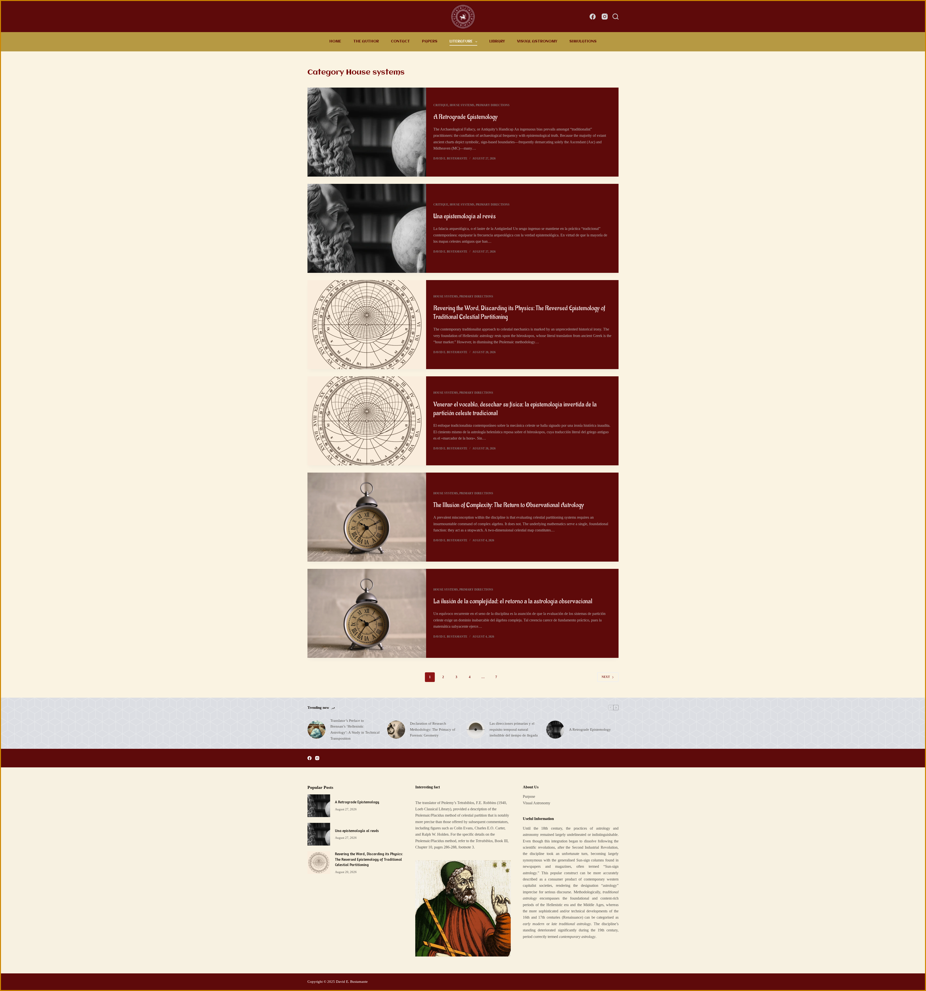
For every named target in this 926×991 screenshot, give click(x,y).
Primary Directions (493, 105)
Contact (400, 41)
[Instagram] (605, 17)
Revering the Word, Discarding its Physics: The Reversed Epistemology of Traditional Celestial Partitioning (369, 859)
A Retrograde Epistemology (465, 117)
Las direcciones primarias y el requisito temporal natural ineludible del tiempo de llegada (514, 729)
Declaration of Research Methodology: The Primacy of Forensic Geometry (432, 729)
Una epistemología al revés (464, 216)
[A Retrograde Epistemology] (366, 132)
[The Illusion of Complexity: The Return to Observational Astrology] (366, 517)
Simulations (583, 41)
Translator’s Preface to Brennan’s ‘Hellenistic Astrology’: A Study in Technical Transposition (355, 729)
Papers (429, 41)
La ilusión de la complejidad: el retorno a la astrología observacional (512, 601)
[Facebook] (593, 17)
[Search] (616, 17)
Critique (440, 105)
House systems (462, 105)
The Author (366, 41)
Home (335, 41)
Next (606, 677)
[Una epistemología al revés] (366, 228)
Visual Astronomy (537, 41)
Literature (461, 41)
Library (497, 41)
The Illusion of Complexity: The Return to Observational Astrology (508, 505)
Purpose (529, 796)
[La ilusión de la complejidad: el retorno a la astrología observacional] (366, 613)
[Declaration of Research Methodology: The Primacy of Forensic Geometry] (396, 730)
